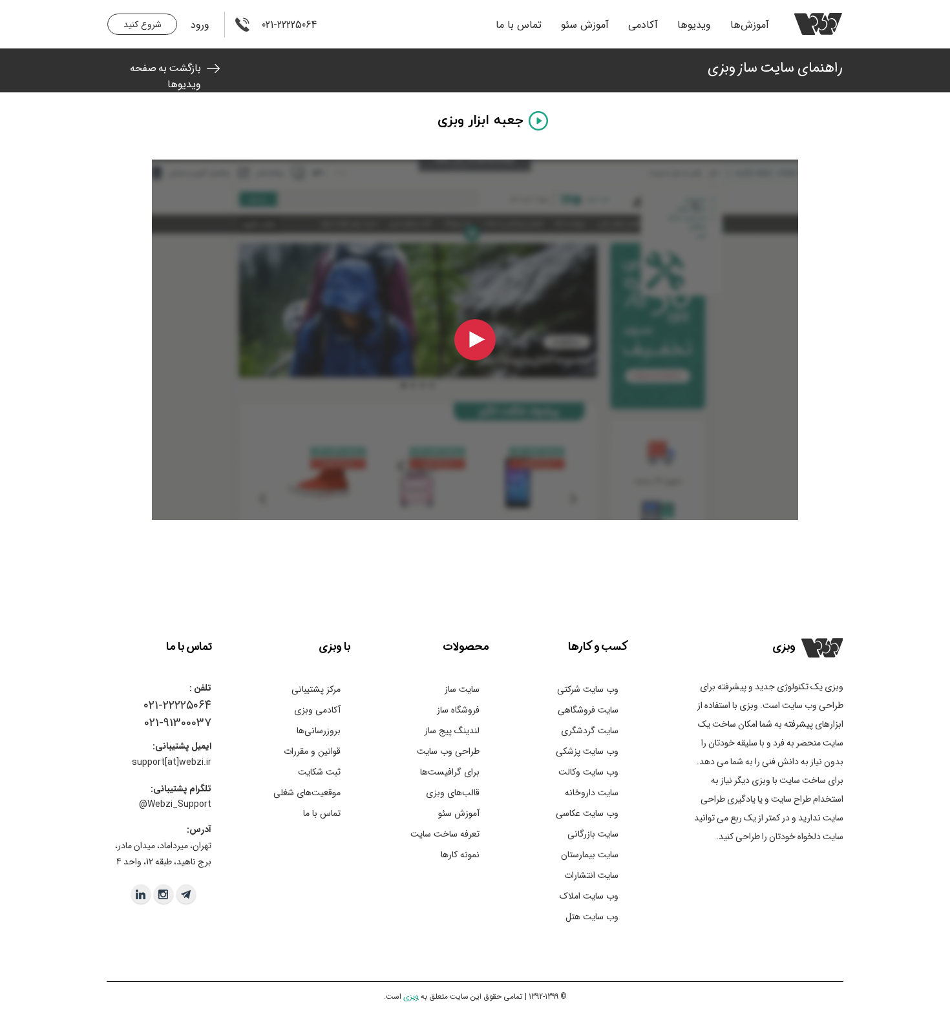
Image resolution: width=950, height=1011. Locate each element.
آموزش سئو (585, 25)
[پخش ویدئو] (475, 340)
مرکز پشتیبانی (316, 689)
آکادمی (643, 25)
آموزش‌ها (749, 25)
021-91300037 (177, 723)
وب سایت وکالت (588, 772)
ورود (200, 25)
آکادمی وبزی (317, 710)
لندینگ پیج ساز (452, 731)
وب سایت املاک (589, 896)
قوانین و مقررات (312, 751)
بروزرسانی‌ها (319, 731)
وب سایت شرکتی (587, 689)
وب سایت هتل (591, 917)
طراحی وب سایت (448, 751)
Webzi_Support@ (175, 804)
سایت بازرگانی (592, 834)
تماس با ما (519, 25)
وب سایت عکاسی (587, 813)
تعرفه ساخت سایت (445, 834)
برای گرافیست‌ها (450, 772)
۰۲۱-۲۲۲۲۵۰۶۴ (177, 705)
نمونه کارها (460, 855)
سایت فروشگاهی (588, 710)
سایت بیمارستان (589, 855)
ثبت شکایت (319, 772)
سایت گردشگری (589, 731)
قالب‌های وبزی (453, 793)
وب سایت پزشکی (587, 751)
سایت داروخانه (591, 793)
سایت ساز (462, 689)
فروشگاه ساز (458, 710)
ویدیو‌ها (694, 25)
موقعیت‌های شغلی (307, 793)
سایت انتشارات (591, 875)
